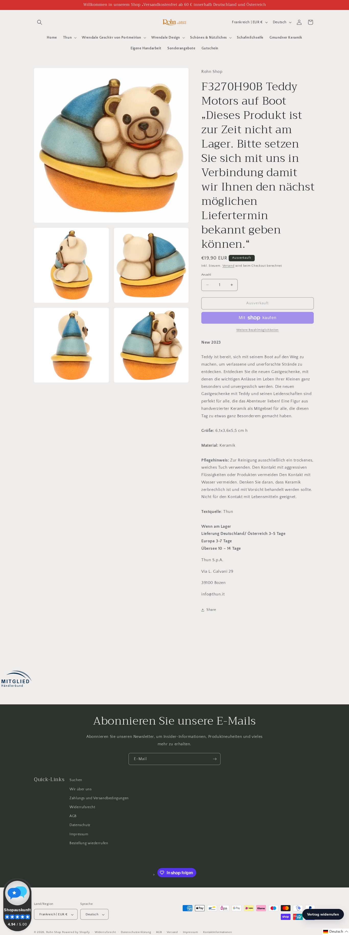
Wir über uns (80, 789)
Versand (229, 265)
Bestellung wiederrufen (88, 843)
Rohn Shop (53, 932)
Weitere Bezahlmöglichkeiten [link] (257, 330)
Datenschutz (79, 825)
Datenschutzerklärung (136, 932)
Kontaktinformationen (217, 932)
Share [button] (211, 610)
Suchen (75, 780)
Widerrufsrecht (82, 807)
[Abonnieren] (214, 759)
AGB (73, 816)
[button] (39, 22)
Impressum (78, 834)
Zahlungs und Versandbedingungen (99, 798)
